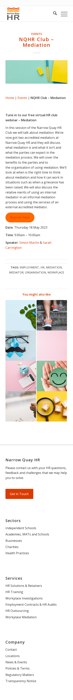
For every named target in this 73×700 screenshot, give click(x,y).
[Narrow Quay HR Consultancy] (30, 14)
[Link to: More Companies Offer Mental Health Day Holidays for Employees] (20, 406)
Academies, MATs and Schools (27, 534)
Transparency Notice (20, 681)
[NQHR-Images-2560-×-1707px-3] (36, 72)
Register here (20, 217)
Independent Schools (20, 528)
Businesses (13, 541)
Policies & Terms (17, 668)
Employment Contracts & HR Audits (31, 604)
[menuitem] (53, 14)
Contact (11, 649)
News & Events (16, 662)
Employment (29, 267)
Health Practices (17, 553)
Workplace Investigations (24, 598)
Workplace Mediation (21, 617)
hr (42, 267)
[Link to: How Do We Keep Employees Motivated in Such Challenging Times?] (52, 315)
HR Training (14, 592)
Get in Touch (19, 494)
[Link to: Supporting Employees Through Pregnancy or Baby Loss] (52, 345)
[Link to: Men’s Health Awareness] (20, 345)
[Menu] (62, 14)
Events (36, 34)
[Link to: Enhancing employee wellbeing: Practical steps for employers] (52, 376)
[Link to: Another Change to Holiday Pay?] (20, 376)
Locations (12, 656)
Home (9, 98)
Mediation (54, 267)
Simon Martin (29, 242)
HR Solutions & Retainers (23, 586)
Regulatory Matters (19, 675)
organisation (35, 272)
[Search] (53, 14)
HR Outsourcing (17, 611)
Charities (11, 547)
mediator (16, 272)
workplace (55, 272)
